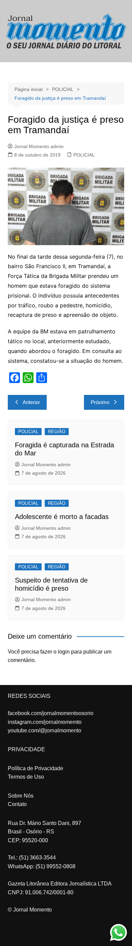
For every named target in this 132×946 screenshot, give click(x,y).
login (64, 652)
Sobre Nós (21, 796)
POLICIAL (84, 155)
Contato (17, 804)
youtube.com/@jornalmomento (44, 730)
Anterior (31, 402)
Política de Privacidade (35, 768)
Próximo (100, 402)
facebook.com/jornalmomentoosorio (50, 713)
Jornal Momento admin (39, 146)
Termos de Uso (26, 777)
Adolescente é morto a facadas (62, 516)
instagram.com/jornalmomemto (45, 722)
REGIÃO (56, 431)
